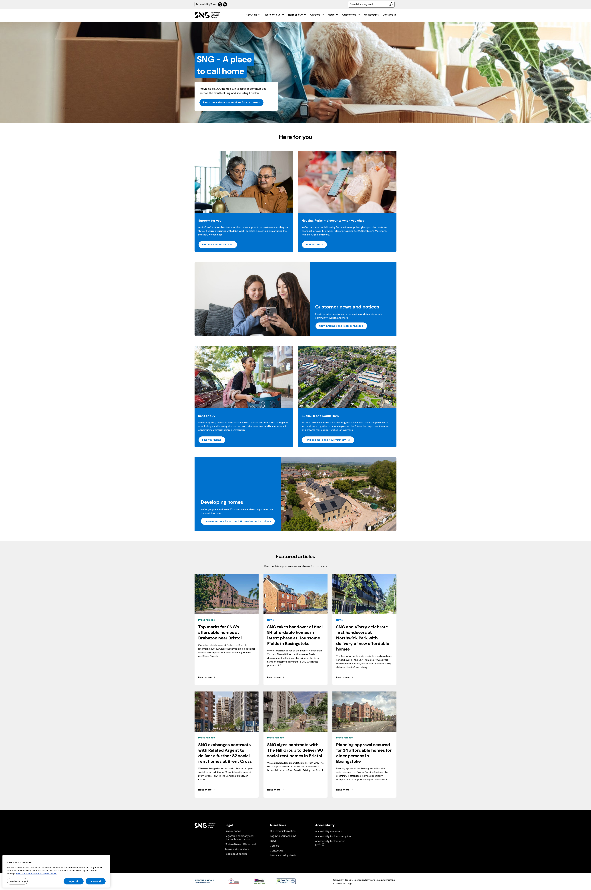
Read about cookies (236, 854)
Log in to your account (283, 836)
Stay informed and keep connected (341, 325)
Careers (315, 14)
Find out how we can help (217, 244)
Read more (205, 677)
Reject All (73, 881)
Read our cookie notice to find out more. (36, 873)
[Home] (207, 15)
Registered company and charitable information (239, 837)
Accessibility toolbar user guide (333, 836)
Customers (349, 14)
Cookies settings (342, 883)
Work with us (273, 14)
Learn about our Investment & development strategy (238, 521)
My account (371, 14)
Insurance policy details (283, 855)
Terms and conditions (237, 849)
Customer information (283, 831)
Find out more (314, 244)
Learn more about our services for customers (231, 102)
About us (251, 14)
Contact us (389, 14)
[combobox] (371, 4)
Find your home (211, 439)
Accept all (95, 881)
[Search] (390, 4)
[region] (56, 871)
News (331, 14)
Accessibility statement (328, 831)
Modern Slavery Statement (240, 844)
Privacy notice (233, 831)
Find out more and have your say (330, 439)
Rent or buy (295, 14)
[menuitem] (253, 15)
